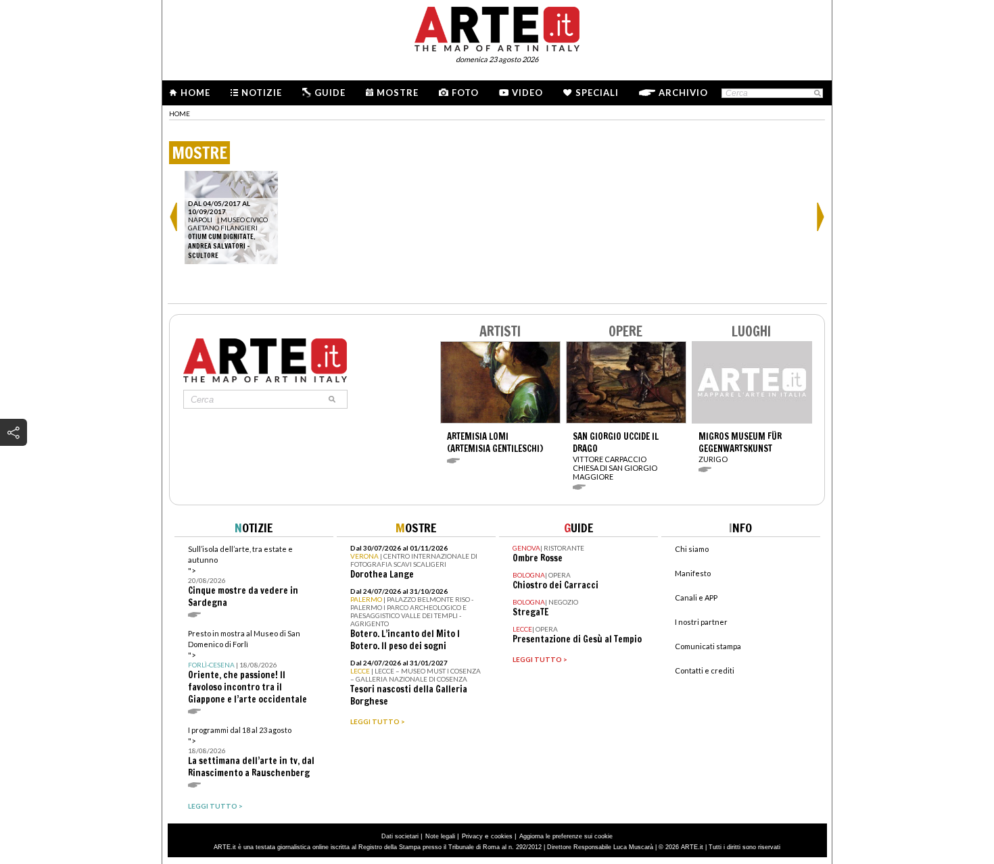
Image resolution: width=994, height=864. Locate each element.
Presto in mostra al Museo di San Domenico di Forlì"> (247, 667)
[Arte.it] (497, 27)
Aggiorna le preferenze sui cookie (566, 836)
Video (527, 92)
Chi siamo (692, 548)
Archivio (683, 92)
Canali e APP (696, 597)
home (179, 113)
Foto (465, 92)
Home (195, 92)
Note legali (440, 836)
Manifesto (693, 573)
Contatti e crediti (704, 670)
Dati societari (400, 836)
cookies (502, 836)
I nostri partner (701, 621)
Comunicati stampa (708, 646)
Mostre (398, 92)
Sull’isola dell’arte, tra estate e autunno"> (243, 576)
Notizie (261, 92)
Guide (330, 92)
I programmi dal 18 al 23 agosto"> (251, 752)
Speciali (597, 92)
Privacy (472, 836)
